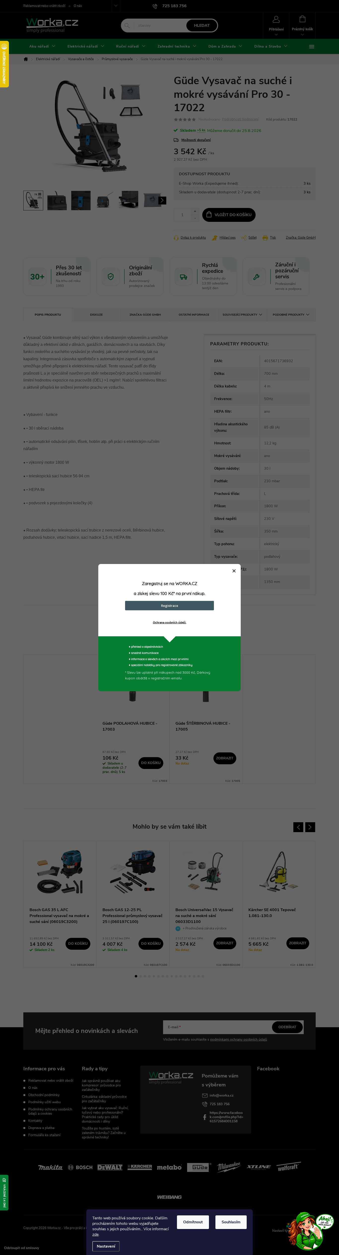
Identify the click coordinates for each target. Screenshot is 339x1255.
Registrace (169, 605)
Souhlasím (231, 1222)
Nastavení (106, 1246)
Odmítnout (193, 1222)
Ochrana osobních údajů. (169, 622)
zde (95, 1234)
